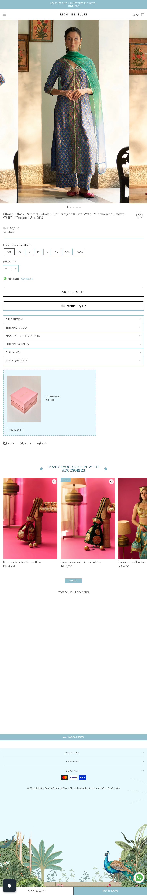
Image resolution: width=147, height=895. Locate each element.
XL (56, 251)
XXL (67, 251)
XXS (9, 251)
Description (14, 319)
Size (17, 245)
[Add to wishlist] (140, 215)
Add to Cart (15, 430)
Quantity (10, 262)
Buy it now (110, 890)
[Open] (9, 885)
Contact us (26, 278)
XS (20, 251)
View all (73, 581)
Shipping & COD (16, 327)
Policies (72, 752)
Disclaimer (13, 352)
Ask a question (16, 360)
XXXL (80, 251)
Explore (72, 761)
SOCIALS (72, 770)
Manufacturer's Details (23, 336)
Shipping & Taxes (17, 344)
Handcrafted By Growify (107, 788)
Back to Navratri (76, 737)
